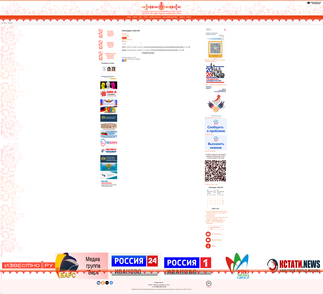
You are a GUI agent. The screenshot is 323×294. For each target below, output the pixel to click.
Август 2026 (215, 191)
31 (207, 206)
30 (223, 204)
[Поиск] (124, 41)
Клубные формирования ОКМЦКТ (170, 17)
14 (217, 200)
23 (223, 202)
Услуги (140, 17)
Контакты (188, 17)
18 (210, 202)
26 (212, 204)
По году (124, 33)
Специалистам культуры (155, 17)
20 (215, 202)
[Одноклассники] (125, 61)
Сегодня (124, 38)
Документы (182, 17)
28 (217, 204)
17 (207, 202)
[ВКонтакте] (123, 61)
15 (220, 200)
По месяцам (125, 35)
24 (207, 204)
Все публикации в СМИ (215, 227)
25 (210, 204)
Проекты (146, 17)
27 (215, 204)
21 (217, 202)
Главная (129, 17)
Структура (134, 17)
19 (212, 202)
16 (223, 200)
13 (215, 200)
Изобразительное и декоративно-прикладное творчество (110, 56)
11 (210, 200)
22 (220, 202)
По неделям (125, 36)
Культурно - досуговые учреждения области (110, 33)
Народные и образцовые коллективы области (110, 44)
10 (207, 200)
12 (212, 200)
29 (220, 204)
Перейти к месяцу (127, 39)
